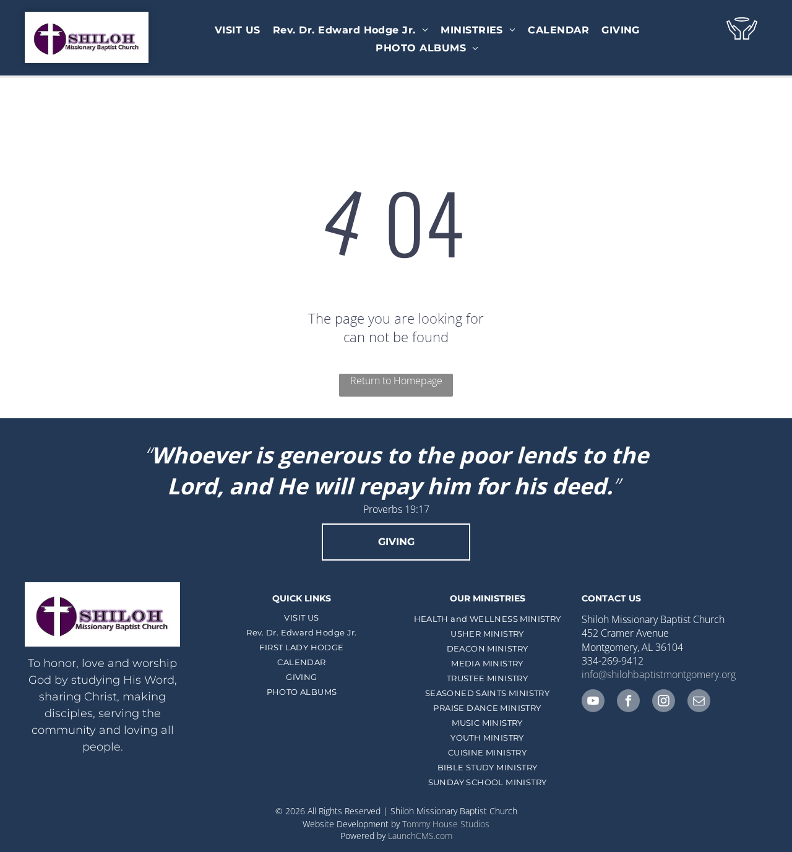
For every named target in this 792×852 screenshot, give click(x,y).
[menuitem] (238, 30)
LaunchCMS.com (420, 835)
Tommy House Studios (445, 824)
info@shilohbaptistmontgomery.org (659, 674)
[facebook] (628, 702)
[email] (698, 702)
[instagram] (663, 702)
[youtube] (593, 702)
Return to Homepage (396, 380)
